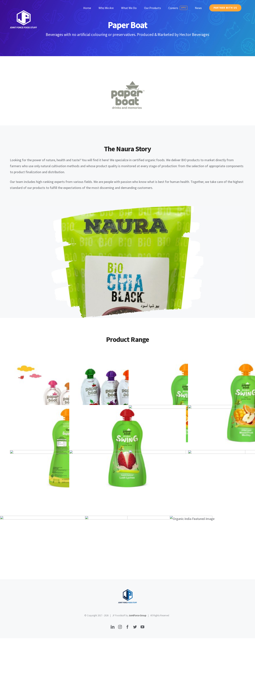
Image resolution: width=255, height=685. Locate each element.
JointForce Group (137, 615)
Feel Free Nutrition (63, 563)
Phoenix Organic (148, 563)
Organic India (233, 518)
